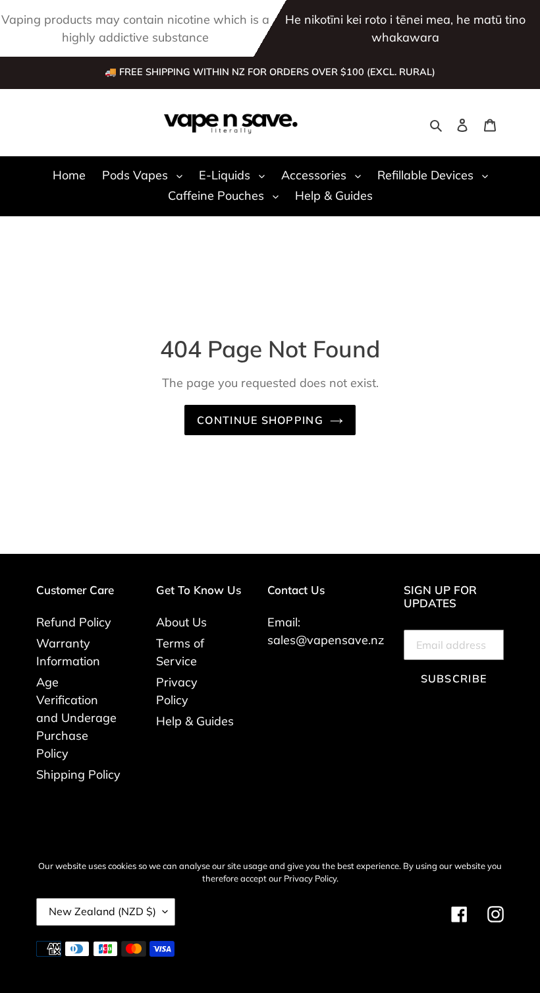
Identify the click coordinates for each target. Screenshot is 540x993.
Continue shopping (260, 420)
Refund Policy (73, 622)
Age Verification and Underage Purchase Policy (76, 718)
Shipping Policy (78, 774)
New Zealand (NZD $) (102, 911)
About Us (181, 622)
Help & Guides (195, 721)
